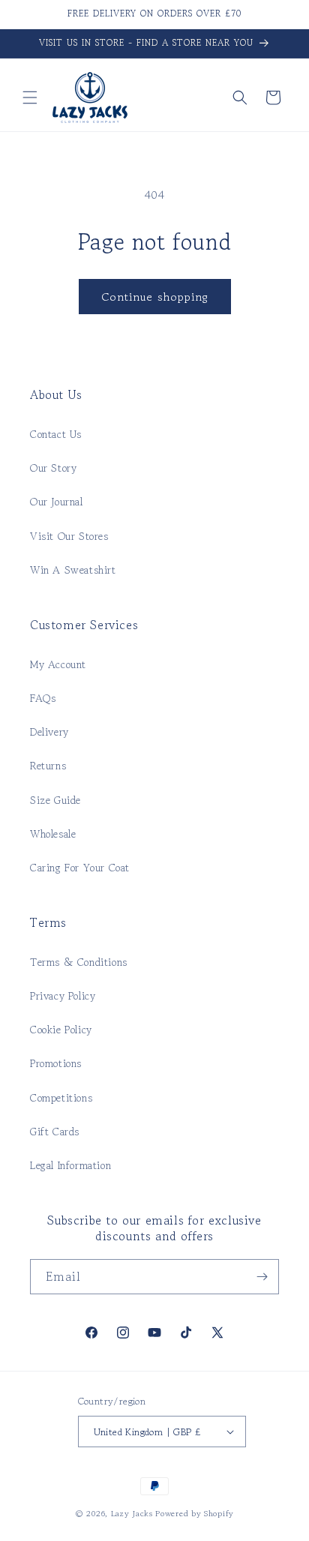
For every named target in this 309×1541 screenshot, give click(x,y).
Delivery (49, 731)
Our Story (53, 467)
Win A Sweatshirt (73, 569)
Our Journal (56, 501)
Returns (48, 765)
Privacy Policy (62, 995)
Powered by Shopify (194, 1513)
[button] (30, 97)
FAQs (43, 698)
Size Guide (55, 800)
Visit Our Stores (69, 536)
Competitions (61, 1097)
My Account (58, 664)
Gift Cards (55, 1131)
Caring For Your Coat (80, 867)
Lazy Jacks (132, 1513)
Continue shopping (154, 296)
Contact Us (56, 434)
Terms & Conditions (79, 962)
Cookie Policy (61, 1029)
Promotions (56, 1063)
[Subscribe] (261, 1276)
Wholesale (53, 833)
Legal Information (70, 1165)
